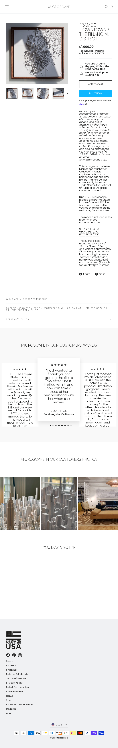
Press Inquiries (15, 691)
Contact (11, 665)
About (9, 713)
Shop (9, 700)
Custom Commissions (19, 704)
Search (10, 661)
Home (9, 695)
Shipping (99, 50)
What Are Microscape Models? (26, 299)
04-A (82, 234)
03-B (89, 231)
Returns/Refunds (17, 319)
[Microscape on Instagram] (20, 655)
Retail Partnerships (17, 687)
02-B (89, 229)
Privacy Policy (14, 682)
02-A (82, 229)
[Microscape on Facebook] (8, 655)
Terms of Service (16, 678)
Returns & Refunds (17, 674)
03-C (96, 231)
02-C (96, 229)
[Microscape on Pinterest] (14, 655)
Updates (11, 708)
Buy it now (95, 93)
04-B (89, 234)
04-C (96, 234)
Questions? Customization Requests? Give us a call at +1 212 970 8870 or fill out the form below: (56, 309)
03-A (82, 231)
